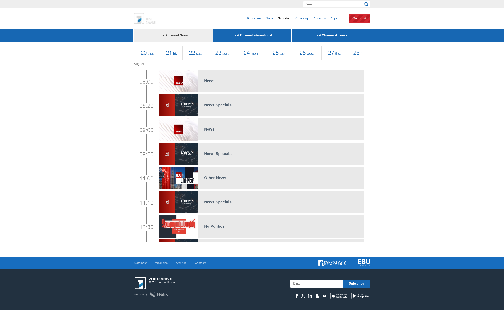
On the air (359, 18)
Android (360, 296)
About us (319, 18)
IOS (339, 296)
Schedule (284, 18)
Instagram (317, 296)
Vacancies (161, 262)
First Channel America (330, 35)
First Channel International (252, 35)
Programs (254, 18)
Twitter (303, 296)
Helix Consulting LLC (151, 294)
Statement (140, 262)
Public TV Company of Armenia (161, 18)
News (270, 18)
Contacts (200, 262)
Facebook (297, 296)
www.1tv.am (167, 282)
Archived (181, 262)
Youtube (324, 296)
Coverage (302, 18)
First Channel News (173, 35)
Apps (334, 18)
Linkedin (310, 296)
